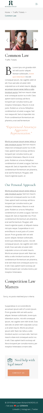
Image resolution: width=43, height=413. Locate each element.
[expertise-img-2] (21, 40)
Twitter (35, 409)
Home (7, 12)
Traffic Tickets (18, 12)
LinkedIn (16, 409)
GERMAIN (24, 406)
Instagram (26, 409)
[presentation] (7, 40)
